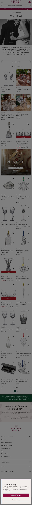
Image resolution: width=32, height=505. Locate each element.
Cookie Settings (16, 500)
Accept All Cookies (16, 495)
